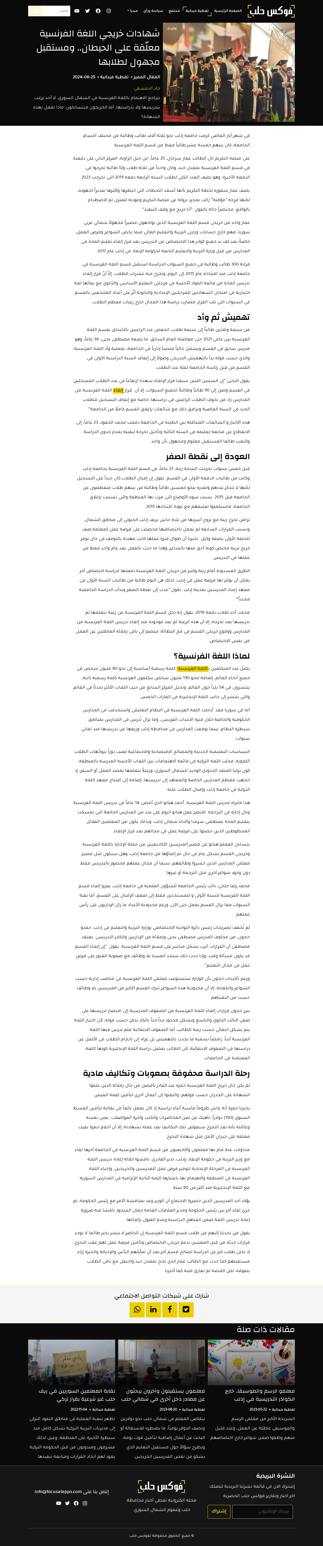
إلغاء (118, 390)
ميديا (134, 11)
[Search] (35, 11)
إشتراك (219, 1511)
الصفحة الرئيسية (228, 11)
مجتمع (174, 11)
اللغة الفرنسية (192, 669)
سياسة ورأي (153, 11)
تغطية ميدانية (197, 11)
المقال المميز (147, 77)
